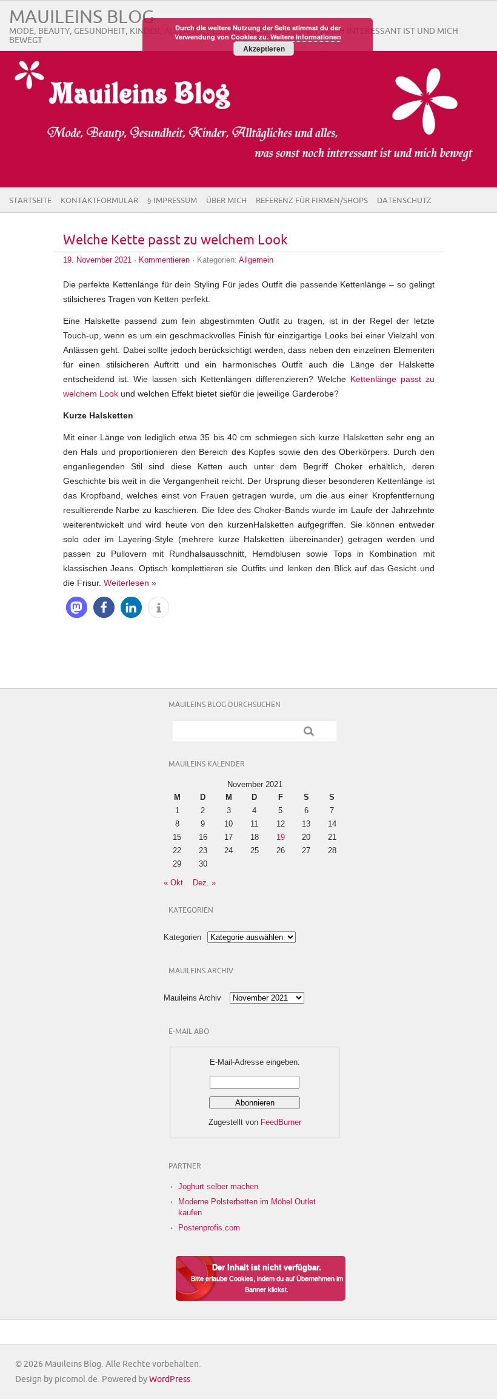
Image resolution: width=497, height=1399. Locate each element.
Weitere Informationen (305, 36)
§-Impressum (172, 200)
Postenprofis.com (209, 1227)
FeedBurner (281, 1122)
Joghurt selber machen (218, 1186)
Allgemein (256, 259)
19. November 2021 (97, 259)
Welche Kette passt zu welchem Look (175, 240)
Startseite (30, 200)
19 (280, 837)
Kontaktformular (99, 200)
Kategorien (182, 937)
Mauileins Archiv (192, 997)
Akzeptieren (264, 48)
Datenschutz (404, 200)
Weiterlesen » (130, 583)
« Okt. (174, 882)
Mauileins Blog (81, 17)
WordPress (169, 1379)
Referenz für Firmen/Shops (312, 200)
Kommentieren (164, 259)
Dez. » (204, 882)
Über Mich (226, 200)
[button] (76, 607)
